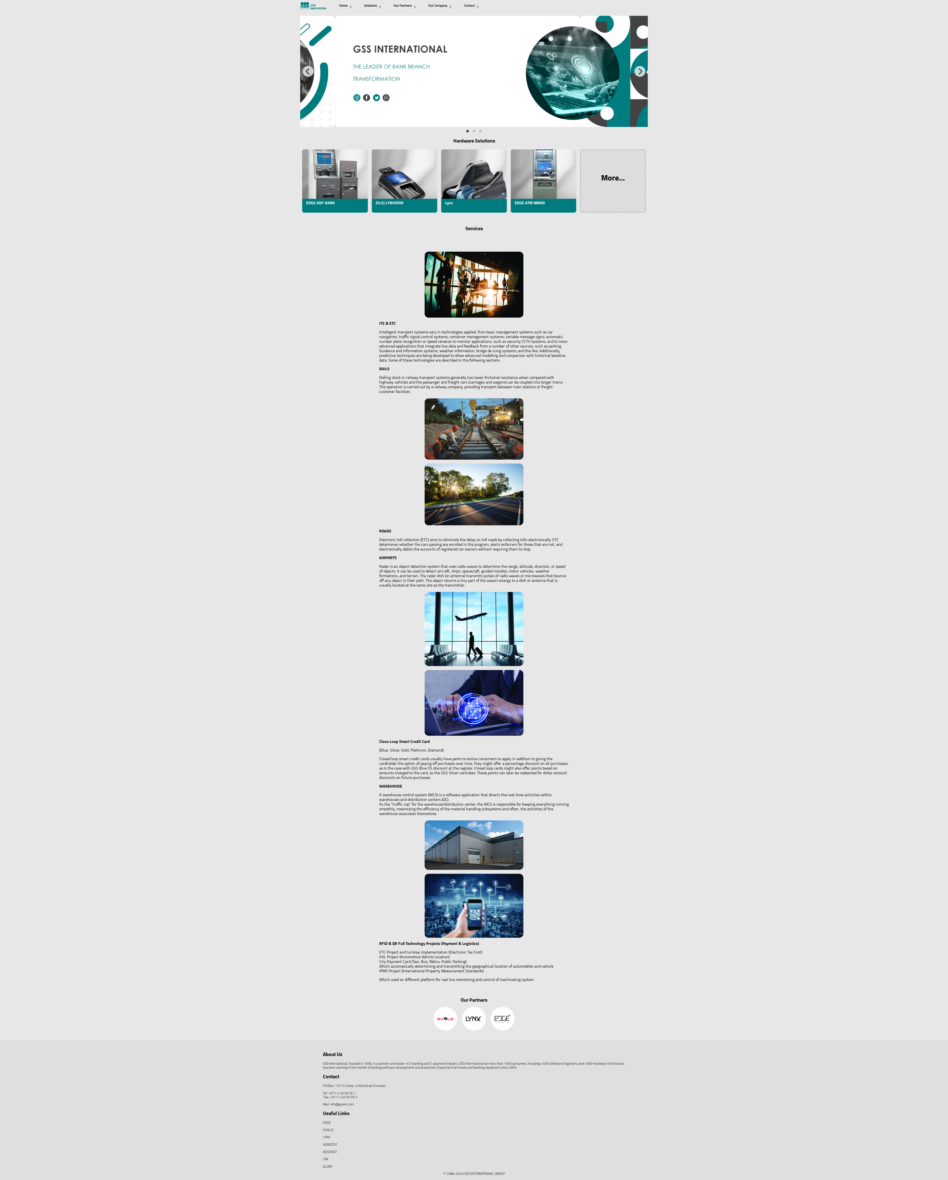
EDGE (327, 1122)
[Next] (639, 71)
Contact (469, 5)
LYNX (326, 1137)
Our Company (437, 5)
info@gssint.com (342, 1104)
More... (613, 179)
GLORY (328, 1166)
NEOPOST (330, 1152)
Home (343, 5)
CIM (325, 1159)
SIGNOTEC (330, 1144)
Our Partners (403, 5)
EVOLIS (328, 1130)
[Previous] (308, 71)
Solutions (370, 5)
